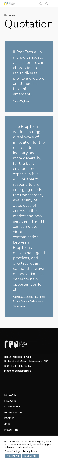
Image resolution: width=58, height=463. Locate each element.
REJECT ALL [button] (30, 456)
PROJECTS (10, 400)
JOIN (7, 424)
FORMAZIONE (12, 406)
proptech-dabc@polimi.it (17, 370)
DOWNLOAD (11, 430)
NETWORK (10, 394)
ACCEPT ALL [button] (13, 456)
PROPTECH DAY (13, 412)
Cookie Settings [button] (13, 451)
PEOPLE (9, 418)
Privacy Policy (30, 451)
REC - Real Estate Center (17, 366)
